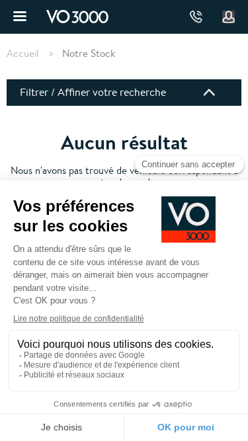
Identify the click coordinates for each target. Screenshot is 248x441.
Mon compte (228, 17)
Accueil (23, 54)
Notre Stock (88, 53)
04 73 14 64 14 (196, 17)
